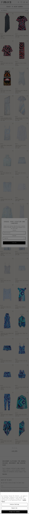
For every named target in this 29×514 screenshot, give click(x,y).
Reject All (14, 508)
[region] (14, 503)
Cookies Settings (14, 504)
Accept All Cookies (14, 511)
